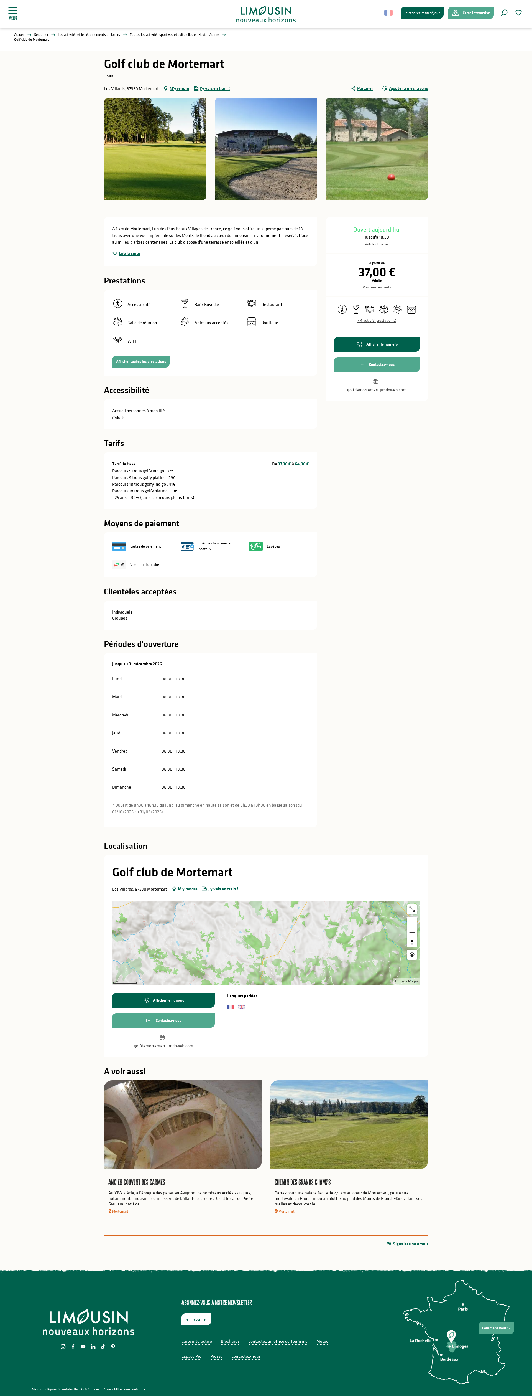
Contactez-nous (246, 1356)
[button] (504, 13)
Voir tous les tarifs (377, 287)
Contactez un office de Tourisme (278, 1341)
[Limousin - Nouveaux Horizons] (266, 14)
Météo (322, 1341)
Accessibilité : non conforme (124, 1389)
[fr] (389, 12)
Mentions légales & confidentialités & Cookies (65, 1389)
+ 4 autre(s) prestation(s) (376, 320)
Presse (216, 1356)
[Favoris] (519, 12)
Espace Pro (191, 1356)
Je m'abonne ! (196, 1319)
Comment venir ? (496, 1328)
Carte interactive (196, 1341)
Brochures (230, 1341)
